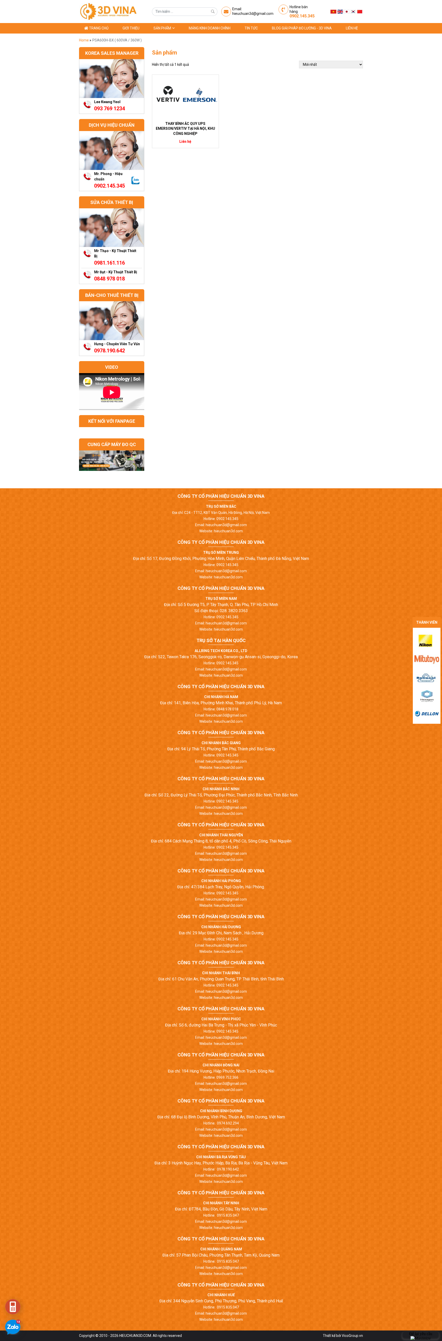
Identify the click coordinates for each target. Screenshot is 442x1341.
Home (84, 40)
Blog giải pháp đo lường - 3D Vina (302, 28)
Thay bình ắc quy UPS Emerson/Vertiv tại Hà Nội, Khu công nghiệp (185, 129)
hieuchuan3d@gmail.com (252, 14)
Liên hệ (352, 28)
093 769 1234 (109, 108)
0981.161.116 (109, 263)
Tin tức (251, 28)
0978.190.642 (109, 351)
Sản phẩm (162, 28)
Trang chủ (98, 28)
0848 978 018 (109, 279)
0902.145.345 (302, 16)
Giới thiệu (131, 28)
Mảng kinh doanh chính (209, 28)
